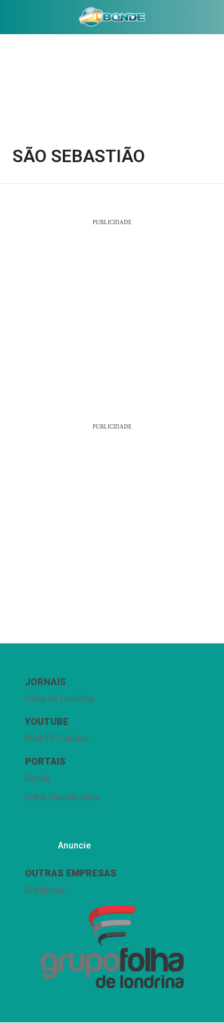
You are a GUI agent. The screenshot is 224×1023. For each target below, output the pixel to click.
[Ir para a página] (112, 17)
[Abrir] (9, 20)
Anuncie (74, 845)
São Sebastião (78, 156)
